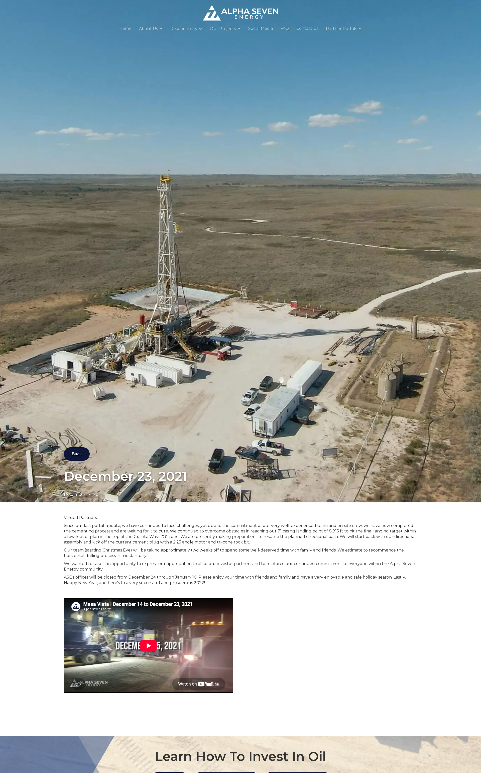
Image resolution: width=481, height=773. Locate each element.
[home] (240, 13)
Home (125, 28)
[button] (151, 29)
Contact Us (307, 28)
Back (77, 454)
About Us (148, 28)
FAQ (284, 28)
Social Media (260, 28)
